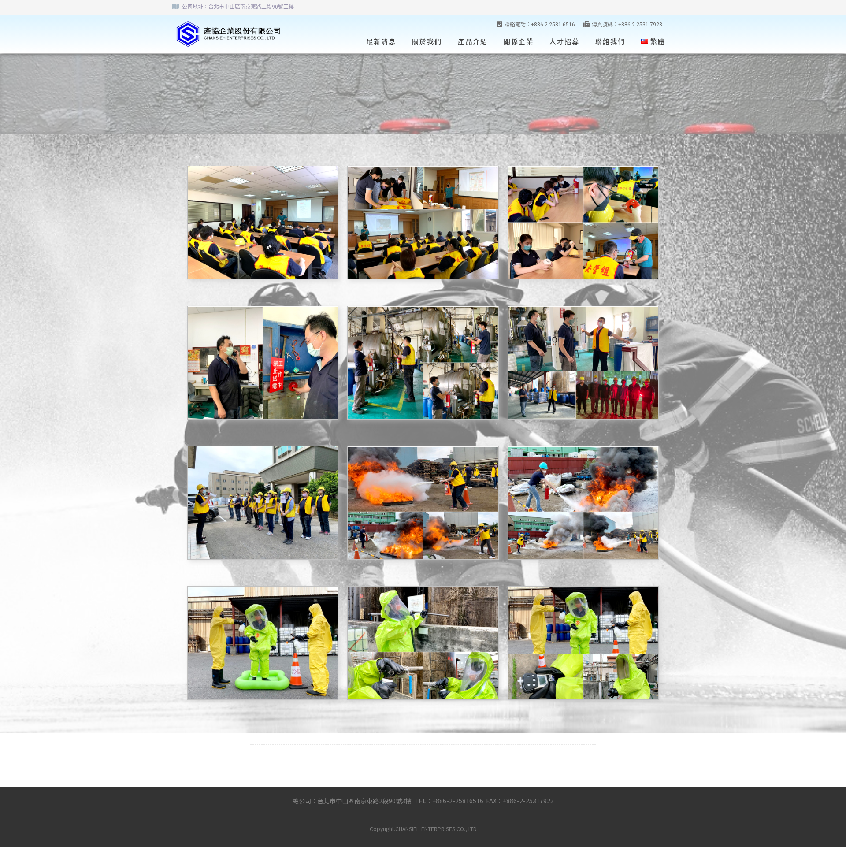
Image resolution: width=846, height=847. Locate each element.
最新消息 (381, 41)
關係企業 (519, 41)
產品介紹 (473, 41)
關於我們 (427, 41)
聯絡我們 (610, 41)
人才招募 (564, 41)
